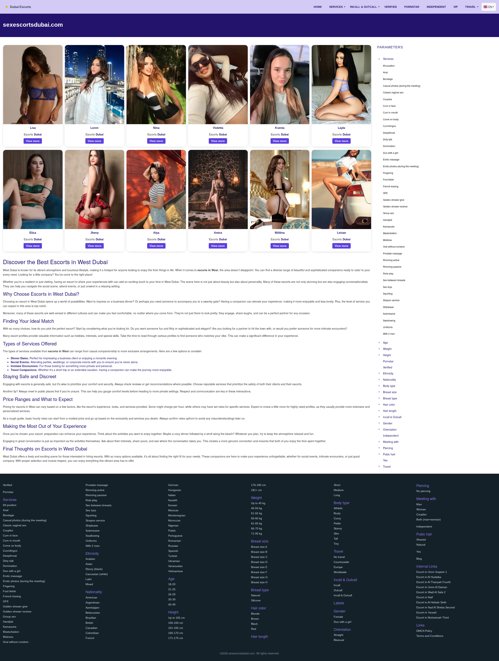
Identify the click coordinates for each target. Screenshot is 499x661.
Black (254, 623)
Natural (255, 595)
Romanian (174, 540)
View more (33, 140)
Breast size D (259, 562)
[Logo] (22, 6)
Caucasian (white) (97, 574)
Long (337, 495)
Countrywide (341, 562)
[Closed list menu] (379, 59)
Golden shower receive (17, 611)
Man (419, 504)
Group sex (9, 616)
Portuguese (175, 535)
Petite (337, 523)
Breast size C (259, 556)
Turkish (172, 555)
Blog (419, 558)
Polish (172, 530)
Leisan (341, 232)
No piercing (423, 491)
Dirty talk (8, 560)
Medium (339, 490)
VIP (455, 6)
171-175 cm (175, 638)
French (90, 638)
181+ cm (256, 490)
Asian (89, 563)
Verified (390, 6)
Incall (337, 585)
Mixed (89, 584)
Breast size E (259, 567)
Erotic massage (12, 576)
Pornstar (411, 6)
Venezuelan (175, 566)
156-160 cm (175, 622)
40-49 (171, 604)
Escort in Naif (424, 597)
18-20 (171, 584)
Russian (173, 545)
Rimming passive (96, 495)
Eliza (32, 232)
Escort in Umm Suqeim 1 (431, 571)
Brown (255, 618)
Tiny (336, 543)
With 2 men (93, 545)
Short (337, 485)
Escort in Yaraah (426, 612)
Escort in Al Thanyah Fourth (433, 582)
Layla (341, 127)
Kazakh (172, 500)
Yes (385, 460)
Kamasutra (9, 626)
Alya (156, 232)
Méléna (280, 232)
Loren (94, 127)
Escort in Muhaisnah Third (432, 617)
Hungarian (174, 490)
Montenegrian (176, 515)
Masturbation (11, 631)
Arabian (90, 558)
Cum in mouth (11, 540)
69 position (9, 505)
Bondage (8, 515)
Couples (8, 530)
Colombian (92, 632)
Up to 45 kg (258, 503)
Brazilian (91, 617)
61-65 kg (256, 523)
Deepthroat (10, 555)
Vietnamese (175, 571)
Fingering (9, 586)
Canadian (91, 627)
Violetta (218, 127)
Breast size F (259, 572)
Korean (172, 505)
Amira (218, 232)
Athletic (338, 508)
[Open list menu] (379, 342)
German (173, 485)
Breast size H (259, 582)
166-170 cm (175, 632)
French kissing (12, 596)
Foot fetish (9, 591)
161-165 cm (175, 627)
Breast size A (259, 546)
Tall (336, 538)
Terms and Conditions (429, 635)
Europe (338, 567)
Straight (338, 634)
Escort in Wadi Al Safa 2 (431, 592)
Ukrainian (174, 561)
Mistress (8, 636)
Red (253, 628)
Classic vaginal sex (14, 525)
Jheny (94, 232)
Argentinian (93, 602)
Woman (421, 509)
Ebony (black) (94, 569)
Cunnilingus (10, 550)
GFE (6, 601)
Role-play (91, 500)
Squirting (91, 515)
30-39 (171, 599)
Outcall (338, 590)
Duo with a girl (11, 571)
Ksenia (279, 127)
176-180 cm (258, 485)
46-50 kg (256, 508)
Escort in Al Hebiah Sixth (431, 602)
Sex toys (91, 510)
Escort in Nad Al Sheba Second (435, 607)
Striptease (92, 525)
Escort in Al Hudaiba (428, 577)
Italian (172, 495)
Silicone (256, 600)
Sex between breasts (98, 505)
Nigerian (173, 525)
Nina (156, 127)
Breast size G (259, 577)
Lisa (33, 127)
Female (338, 616)
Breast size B (259, 551)
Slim (336, 533)
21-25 (171, 589)
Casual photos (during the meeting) (25, 520)
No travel (339, 556)
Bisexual (339, 640)
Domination (10, 565)
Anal (5, 510)
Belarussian (93, 612)
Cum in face (10, 535)
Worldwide (340, 572)
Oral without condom (15, 641)
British (89, 622)
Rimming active (95, 490)
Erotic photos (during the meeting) (24, 581)
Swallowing (92, 535)
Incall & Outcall (343, 595)
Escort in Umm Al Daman (431, 587)
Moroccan (174, 520)
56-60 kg (256, 518)
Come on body (12, 545)
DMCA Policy (424, 630)
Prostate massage (97, 485)
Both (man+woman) (428, 519)
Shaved (421, 539)
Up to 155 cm (176, 617)
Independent (436, 6)
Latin (89, 579)
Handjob (8, 621)
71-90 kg (256, 533)
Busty (337, 513)
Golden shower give (15, 606)
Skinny (338, 528)
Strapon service (95, 520)
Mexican (173, 510)
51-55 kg (256, 513)
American (91, 597)
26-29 (171, 594)
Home (318, 6)
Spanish (173, 550)
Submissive (93, 530)
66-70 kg (256, 528)
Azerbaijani (92, 607)
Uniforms (91, 540)
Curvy (337, 518)
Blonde (255, 613)
